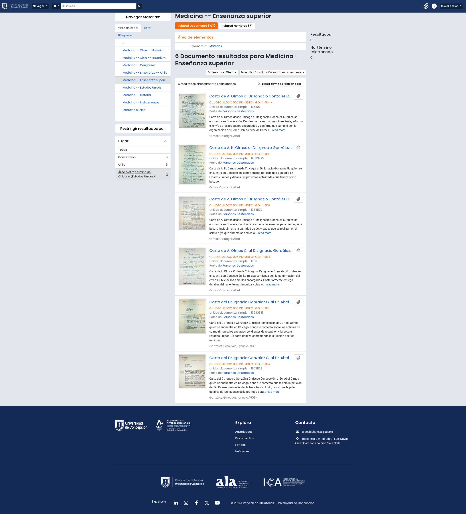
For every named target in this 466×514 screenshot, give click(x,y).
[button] (426, 6)
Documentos (244, 438)
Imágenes (242, 451)
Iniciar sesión (450, 6)
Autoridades (243, 432)
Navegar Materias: (143, 16)
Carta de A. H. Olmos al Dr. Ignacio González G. (250, 147)
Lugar (123, 141)
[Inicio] (16, 6)
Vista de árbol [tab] (128, 28)
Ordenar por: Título (221, 72)
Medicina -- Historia (137, 95)
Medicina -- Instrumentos (141, 102)
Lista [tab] (147, 28)
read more (278, 130)
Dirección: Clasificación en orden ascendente (271, 72)
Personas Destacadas (238, 111)
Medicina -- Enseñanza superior (145, 80)
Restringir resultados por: (142, 128)
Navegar (39, 6)
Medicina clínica (134, 110)
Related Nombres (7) (237, 26)
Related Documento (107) (196, 26)
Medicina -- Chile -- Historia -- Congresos (153, 50)
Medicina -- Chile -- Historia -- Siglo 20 (150, 58)
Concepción (143, 158)
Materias (215, 46)
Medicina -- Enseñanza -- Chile (145, 73)
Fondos (240, 445)
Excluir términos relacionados (281, 84)
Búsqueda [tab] (125, 35)
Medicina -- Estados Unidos (142, 87)
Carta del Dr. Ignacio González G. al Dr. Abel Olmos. (250, 302)
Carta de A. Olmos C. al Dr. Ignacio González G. (250, 250)
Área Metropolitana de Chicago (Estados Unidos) (143, 174)
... (123, 43)
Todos (122, 150)
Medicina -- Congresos (139, 65)
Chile (143, 166)
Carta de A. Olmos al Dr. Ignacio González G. (249, 96)
